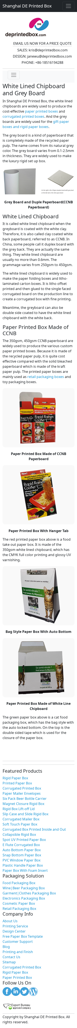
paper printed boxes (41, 111)
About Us (10, 921)
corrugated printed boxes (23, 116)
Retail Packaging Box (19, 908)
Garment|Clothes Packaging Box (29, 893)
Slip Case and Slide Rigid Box (25, 814)
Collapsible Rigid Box (19, 834)
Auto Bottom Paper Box (22, 850)
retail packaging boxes (45, 376)
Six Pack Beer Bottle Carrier (25, 798)
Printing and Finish (18, 951)
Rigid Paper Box (15, 778)
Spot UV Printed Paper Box (24, 839)
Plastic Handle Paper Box (23, 865)
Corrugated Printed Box (22, 788)
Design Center (14, 931)
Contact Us (11, 957)
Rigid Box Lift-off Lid (19, 808)
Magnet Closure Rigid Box (23, 803)
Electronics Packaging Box (24, 898)
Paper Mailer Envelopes (22, 793)
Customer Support (18, 941)
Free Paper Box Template (23, 936)
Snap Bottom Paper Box (22, 855)
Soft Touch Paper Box (20, 824)
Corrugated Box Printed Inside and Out (34, 829)
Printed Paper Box (17, 783)
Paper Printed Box (17, 977)
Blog (6, 946)
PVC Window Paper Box (21, 860)
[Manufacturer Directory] (38, 1006)
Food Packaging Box (19, 883)
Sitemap (9, 962)
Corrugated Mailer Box (21, 819)
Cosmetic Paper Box (19, 903)
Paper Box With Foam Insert (25, 870)
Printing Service (15, 926)
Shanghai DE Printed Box (27, 6)
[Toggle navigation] (68, 6)
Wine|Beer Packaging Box (24, 888)
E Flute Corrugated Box (21, 844)
